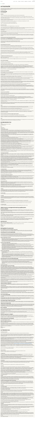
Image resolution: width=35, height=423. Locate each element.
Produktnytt (33, 1)
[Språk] (34, 0)
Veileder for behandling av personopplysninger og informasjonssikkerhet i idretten (23, 343)
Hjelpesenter (26, 1)
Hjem (14, 1)
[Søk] (33, 0)
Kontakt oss (22, 1)
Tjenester (19, 1)
